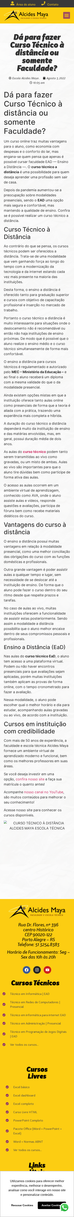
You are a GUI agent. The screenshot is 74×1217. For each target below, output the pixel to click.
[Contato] (43, 3)
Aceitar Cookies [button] (52, 1205)
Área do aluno (25, 4)
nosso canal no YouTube (43, 792)
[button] (66, 15)
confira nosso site (30, 779)
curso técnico (34, 452)
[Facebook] (26, 970)
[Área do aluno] (12, 3)
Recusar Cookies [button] (22, 1205)
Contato (52, 4)
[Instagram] (37, 970)
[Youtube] (47, 970)
